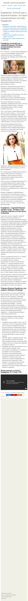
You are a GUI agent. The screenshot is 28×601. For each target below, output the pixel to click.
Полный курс (7, 392)
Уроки (15, 5)
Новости (10, 5)
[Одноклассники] (19, 395)
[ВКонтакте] (8, 395)
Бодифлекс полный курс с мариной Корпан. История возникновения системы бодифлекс (15, 27)
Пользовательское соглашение (10, 594)
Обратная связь (4, 598)
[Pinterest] (14, 395)
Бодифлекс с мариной (20, 392)
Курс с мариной (13, 392)
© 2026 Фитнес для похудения (6, 593)
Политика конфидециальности (6, 596)
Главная (4, 5)
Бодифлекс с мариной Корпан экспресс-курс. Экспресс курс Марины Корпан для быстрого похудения (15, 31)
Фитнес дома (22, 5)
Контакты (2, 594)
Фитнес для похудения (14, 3)
